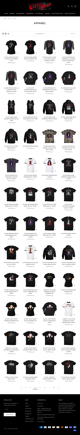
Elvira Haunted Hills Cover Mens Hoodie (49, 263)
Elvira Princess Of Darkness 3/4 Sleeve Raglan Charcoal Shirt (68, 60)
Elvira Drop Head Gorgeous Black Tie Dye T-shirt (49, 148)
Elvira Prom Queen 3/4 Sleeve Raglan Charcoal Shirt (11, 89)
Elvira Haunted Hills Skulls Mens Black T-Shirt (30, 291)
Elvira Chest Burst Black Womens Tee (30, 319)
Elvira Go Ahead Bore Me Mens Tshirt (30, 378)
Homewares (30, 13)
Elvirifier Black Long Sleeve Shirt (68, 88)
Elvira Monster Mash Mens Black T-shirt (11, 205)
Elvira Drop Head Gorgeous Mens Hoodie (49, 118)
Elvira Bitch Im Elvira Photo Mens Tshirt (68, 378)
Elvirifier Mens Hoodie (30, 146)
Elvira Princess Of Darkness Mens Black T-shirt (30, 235)
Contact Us (40, 403)
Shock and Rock (70, 13)
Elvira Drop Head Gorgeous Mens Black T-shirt (68, 177)
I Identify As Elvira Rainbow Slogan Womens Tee (49, 291)
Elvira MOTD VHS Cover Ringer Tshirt (30, 263)
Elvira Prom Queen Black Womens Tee (30, 58)
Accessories (20, 13)
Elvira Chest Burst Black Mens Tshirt (49, 349)
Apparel (12, 13)
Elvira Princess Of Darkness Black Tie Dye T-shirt (68, 148)
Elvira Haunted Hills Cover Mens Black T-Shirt (11, 291)
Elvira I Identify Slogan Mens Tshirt (49, 378)
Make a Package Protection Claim (46, 414)
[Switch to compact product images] (8, 34)
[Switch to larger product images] (3, 34)
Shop (6, 13)
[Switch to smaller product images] (5, 34)
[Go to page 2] (21, 387)
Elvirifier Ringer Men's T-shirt (49, 176)
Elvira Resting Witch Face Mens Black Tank (30, 118)
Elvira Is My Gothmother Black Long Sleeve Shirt (30, 89)
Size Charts (40, 406)
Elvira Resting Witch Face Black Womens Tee (11, 59)
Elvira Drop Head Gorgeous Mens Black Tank (11, 119)
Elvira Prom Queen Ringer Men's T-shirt (30, 176)
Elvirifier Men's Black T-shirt (68, 234)
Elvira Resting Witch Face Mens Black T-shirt (11, 235)
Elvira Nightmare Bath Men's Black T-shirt (30, 205)
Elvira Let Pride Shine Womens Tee (68, 290)
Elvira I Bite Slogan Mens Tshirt (11, 378)
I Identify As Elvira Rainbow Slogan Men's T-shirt (11, 350)
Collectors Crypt (57, 13)
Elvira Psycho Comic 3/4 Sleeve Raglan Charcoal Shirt (49, 59)
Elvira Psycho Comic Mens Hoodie (11, 147)
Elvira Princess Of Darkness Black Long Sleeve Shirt (49, 89)
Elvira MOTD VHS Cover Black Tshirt (11, 263)
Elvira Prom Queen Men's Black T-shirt (49, 234)
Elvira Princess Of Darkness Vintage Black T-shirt (11, 177)
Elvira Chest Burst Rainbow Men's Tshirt (30, 349)
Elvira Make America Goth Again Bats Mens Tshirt (68, 350)
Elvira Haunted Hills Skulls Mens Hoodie (69, 263)
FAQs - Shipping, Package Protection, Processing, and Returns (44, 410)
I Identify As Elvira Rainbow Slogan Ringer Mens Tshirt (68, 320)
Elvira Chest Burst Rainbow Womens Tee (11, 319)
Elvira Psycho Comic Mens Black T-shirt (49, 205)
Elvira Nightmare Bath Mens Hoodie (68, 118)
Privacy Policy (41, 421)
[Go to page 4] (58, 387)
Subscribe (9, 414)
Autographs (39, 13)
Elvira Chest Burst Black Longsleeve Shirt (49, 320)
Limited (47, 13)
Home (5, 18)
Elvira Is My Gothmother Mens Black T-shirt (69, 206)
